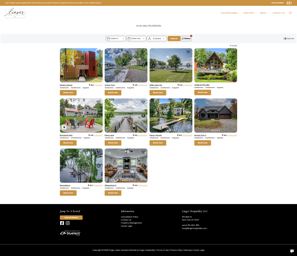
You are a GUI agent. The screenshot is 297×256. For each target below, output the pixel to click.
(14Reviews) (142, 85)
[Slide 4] (83, 80)
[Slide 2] (79, 80)
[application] (238, 13)
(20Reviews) (232, 135)
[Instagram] (68, 223)
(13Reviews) (142, 135)
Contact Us (126, 220)
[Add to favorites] (98, 52)
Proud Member (277, 3)
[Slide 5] (84, 80)
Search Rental (71, 217)
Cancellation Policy (129, 217)
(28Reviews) (187, 135)
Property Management (131, 223)
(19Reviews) (98, 185)
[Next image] (98, 65)
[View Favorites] (290, 12)
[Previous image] (64, 65)
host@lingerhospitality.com (194, 228)
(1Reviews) (98, 85)
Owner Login (126, 226)
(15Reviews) (187, 85)
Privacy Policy (176, 250)
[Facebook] (62, 223)
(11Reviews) (98, 135)
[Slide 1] (77, 80)
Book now (68, 92)
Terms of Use (163, 250)
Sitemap (188, 250)
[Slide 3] (81, 80)
